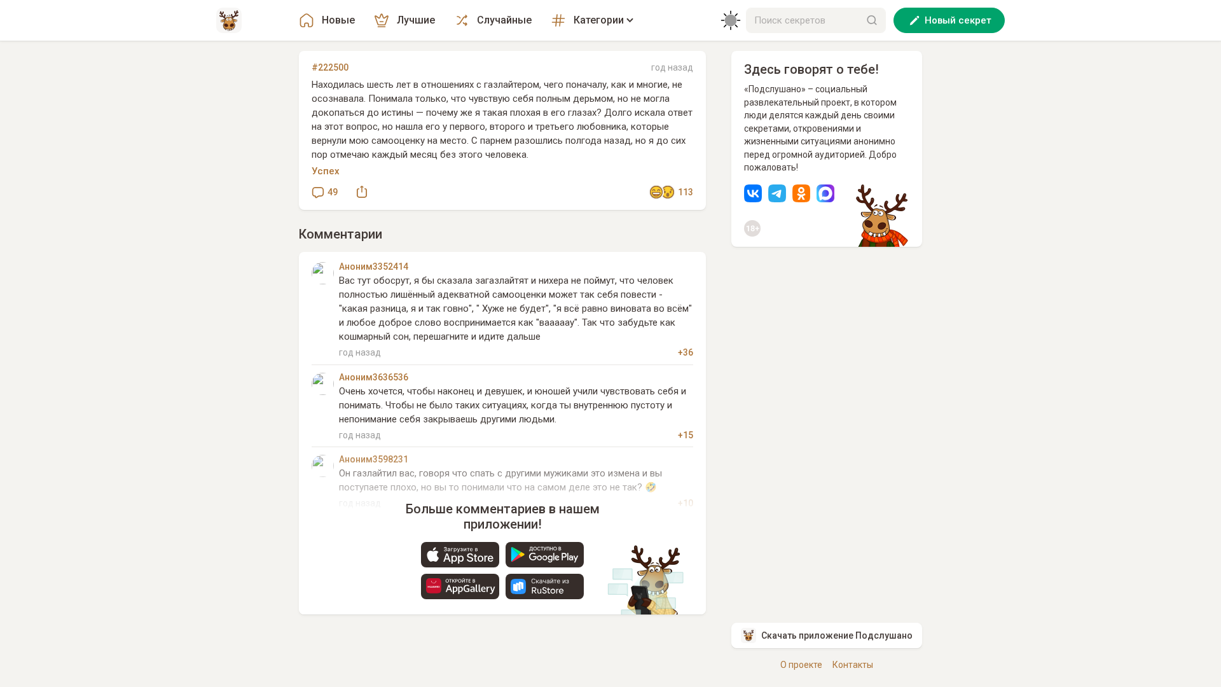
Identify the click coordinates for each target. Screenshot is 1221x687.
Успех (326, 171)
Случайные (504, 20)
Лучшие (416, 20)
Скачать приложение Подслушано (837, 635)
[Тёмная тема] (731, 20)
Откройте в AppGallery (460, 586)
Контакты (852, 665)
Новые (338, 20)
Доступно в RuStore (545, 586)
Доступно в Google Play (545, 554)
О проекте (801, 665)
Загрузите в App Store (460, 554)
